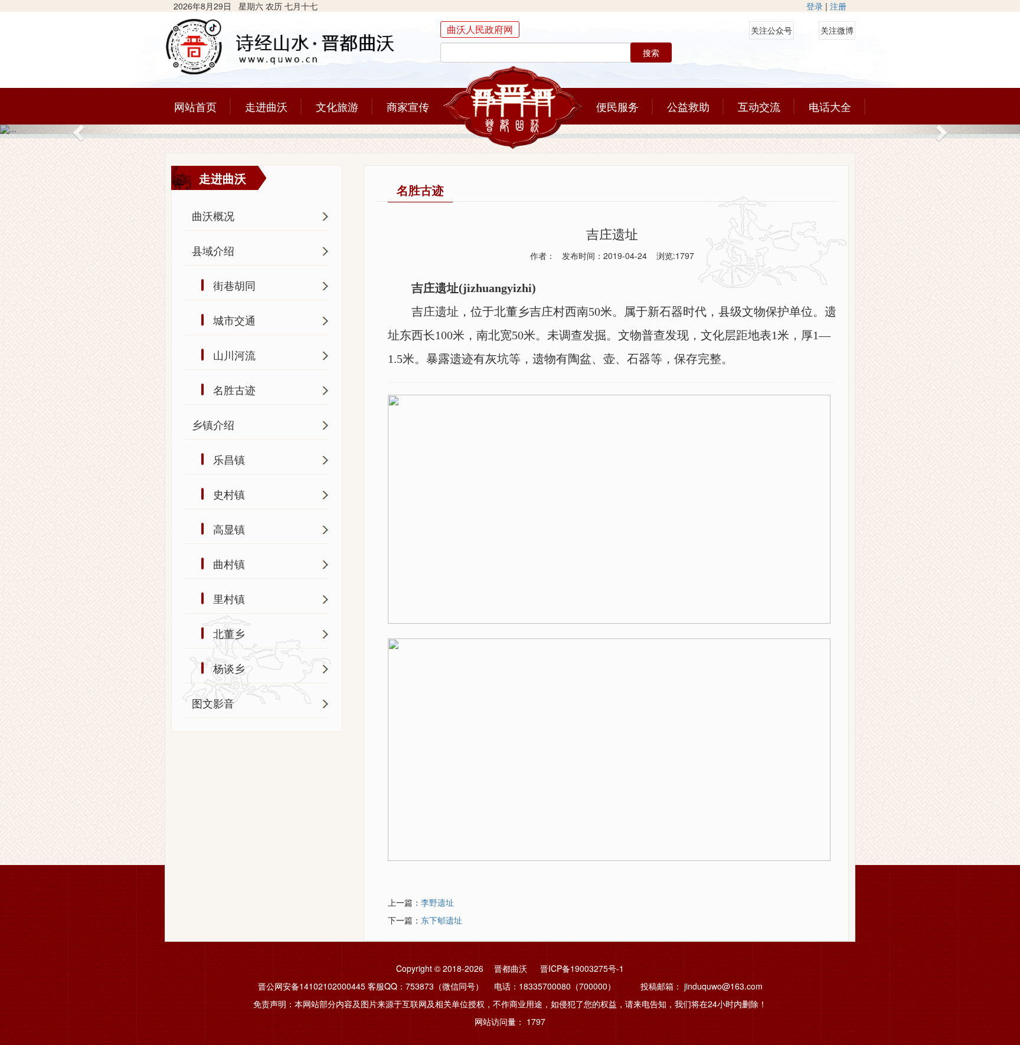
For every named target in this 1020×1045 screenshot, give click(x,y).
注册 (838, 6)
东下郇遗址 (441, 920)
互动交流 (759, 106)
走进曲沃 (266, 106)
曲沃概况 (213, 215)
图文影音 (213, 702)
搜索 (651, 52)
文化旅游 (337, 106)
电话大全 (830, 106)
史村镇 (229, 494)
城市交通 (234, 319)
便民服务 (617, 106)
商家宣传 (408, 106)
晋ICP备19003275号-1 (582, 968)
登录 (814, 6)
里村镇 (229, 598)
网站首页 (195, 106)
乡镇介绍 (213, 424)
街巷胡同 (234, 285)
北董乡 (229, 633)
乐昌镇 (229, 459)
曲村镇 (229, 563)
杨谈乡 (229, 668)
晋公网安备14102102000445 (311, 986)
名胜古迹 (234, 389)
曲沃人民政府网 (480, 29)
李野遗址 (437, 902)
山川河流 (234, 354)
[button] (76, 129)
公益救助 (688, 106)
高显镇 (229, 528)
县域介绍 (213, 250)
